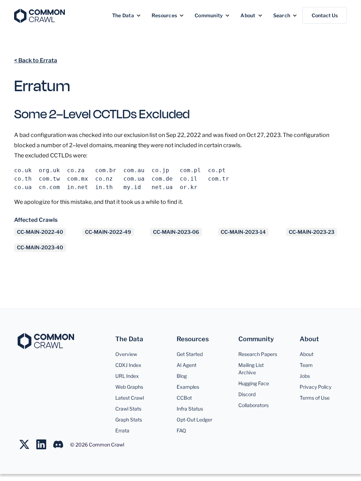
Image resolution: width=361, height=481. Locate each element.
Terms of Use (315, 398)
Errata (122, 430)
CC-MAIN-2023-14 (243, 232)
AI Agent (186, 365)
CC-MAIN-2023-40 (40, 247)
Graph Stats (128, 420)
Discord (247, 394)
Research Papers (257, 354)
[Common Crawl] (46, 341)
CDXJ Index (128, 365)
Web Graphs (129, 387)
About (306, 354)
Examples (188, 387)
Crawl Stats (128, 409)
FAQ (181, 430)
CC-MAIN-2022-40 (40, 232)
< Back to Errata (35, 60)
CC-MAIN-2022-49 (108, 232)
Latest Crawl (129, 398)
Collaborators (253, 405)
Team (306, 365)
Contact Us (325, 15)
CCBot (184, 398)
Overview (126, 354)
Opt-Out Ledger (194, 420)
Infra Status (190, 409)
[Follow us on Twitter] (27, 444)
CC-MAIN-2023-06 (176, 232)
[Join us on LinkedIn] (44, 444)
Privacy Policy (315, 387)
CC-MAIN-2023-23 (311, 232)
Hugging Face (253, 383)
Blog (182, 376)
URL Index (127, 376)
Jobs (305, 376)
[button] (127, 15)
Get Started (190, 354)
